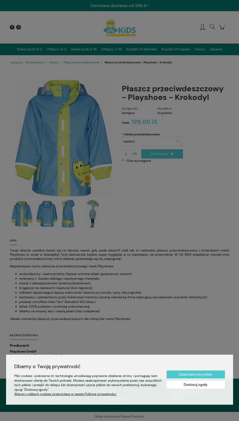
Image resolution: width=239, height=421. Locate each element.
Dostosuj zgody (195, 385)
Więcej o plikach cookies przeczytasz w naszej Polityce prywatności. (65, 394)
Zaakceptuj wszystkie (195, 374)
